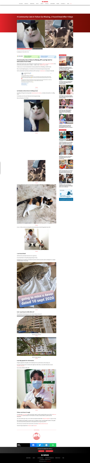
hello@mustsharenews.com (43, 423)
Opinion (42, 3)
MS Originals (63, 3)
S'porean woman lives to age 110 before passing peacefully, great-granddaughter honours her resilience (65, 126)
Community (18, 48)
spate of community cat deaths (48, 63)
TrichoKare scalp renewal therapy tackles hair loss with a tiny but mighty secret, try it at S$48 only (66, 185)
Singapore (26, 3)
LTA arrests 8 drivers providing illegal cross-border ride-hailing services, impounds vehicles (65, 82)
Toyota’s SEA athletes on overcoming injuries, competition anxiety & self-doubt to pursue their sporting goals (65, 143)
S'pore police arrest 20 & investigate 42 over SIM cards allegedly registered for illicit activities (66, 96)
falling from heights (46, 418)
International (32, 3)
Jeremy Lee (20, 51)
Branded (58, 3)
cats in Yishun (24, 414)
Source (36, 87)
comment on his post (20, 365)
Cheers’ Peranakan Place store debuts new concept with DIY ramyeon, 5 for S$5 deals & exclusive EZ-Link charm (66, 171)
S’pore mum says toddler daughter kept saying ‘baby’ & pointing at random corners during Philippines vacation (65, 112)
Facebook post (42, 70)
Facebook (29, 425)
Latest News (21, 3)
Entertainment (52, 3)
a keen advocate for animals (36, 92)
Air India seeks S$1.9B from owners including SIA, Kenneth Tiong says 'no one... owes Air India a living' (65, 68)
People (37, 3)
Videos (68, 3)
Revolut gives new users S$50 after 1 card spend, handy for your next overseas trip (65, 157)
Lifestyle (46, 3)
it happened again (42, 64)
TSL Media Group (48, 461)
